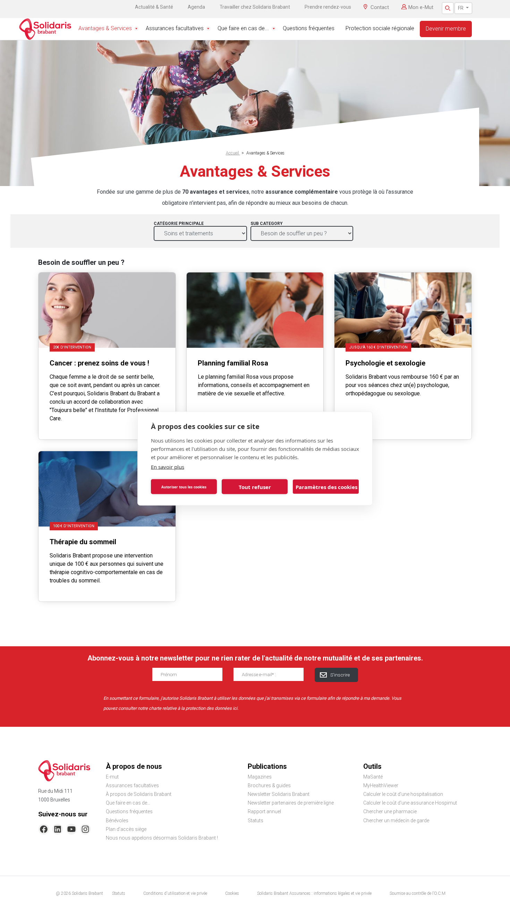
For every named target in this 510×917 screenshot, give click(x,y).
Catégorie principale (179, 223)
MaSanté (373, 777)
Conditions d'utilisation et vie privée (175, 893)
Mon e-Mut (420, 7)
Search (447, 8)
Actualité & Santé (154, 7)
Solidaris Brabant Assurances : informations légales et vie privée (314, 893)
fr (461, 8)
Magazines (260, 777)
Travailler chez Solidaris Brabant (255, 7)
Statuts (255, 820)
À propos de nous (134, 766)
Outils (372, 766)
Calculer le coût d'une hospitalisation (403, 794)
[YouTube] (71, 829)
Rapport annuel (264, 811)
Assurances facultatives (175, 28)
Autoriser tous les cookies (183, 486)
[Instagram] (85, 829)
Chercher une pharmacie (390, 811)
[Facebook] (43, 829)
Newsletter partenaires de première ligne (291, 803)
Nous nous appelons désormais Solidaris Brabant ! (162, 838)
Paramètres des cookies (326, 486)
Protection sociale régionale (380, 28)
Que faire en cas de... (243, 28)
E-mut (112, 777)
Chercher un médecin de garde (396, 820)
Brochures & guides (269, 785)
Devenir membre (446, 28)
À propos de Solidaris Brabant (138, 794)
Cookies (232, 893)
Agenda (196, 7)
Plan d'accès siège (126, 829)
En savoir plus (167, 466)
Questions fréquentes (308, 28)
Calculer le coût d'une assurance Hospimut (410, 803)
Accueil (233, 153)
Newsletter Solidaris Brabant (278, 794)
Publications (267, 766)
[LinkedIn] (57, 829)
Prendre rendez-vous (328, 7)
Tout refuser (255, 486)
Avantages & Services (105, 28)
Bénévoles (117, 820)
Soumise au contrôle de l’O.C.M (417, 893)
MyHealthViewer (380, 785)
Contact (380, 7)
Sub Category (266, 223)
